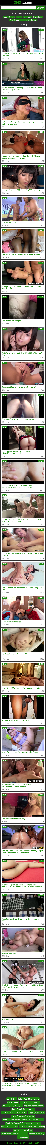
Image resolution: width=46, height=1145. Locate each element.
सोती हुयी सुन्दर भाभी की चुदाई (23, 1130)
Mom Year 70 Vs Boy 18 (12, 1106)
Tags (16, 1143)
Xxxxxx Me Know (36, 1120)
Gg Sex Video (12, 1102)
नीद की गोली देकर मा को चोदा (15, 1123)
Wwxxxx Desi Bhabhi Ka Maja (15, 1120)
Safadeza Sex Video (9, 1127)
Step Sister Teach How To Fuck (14, 1133)
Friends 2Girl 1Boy (36, 1133)
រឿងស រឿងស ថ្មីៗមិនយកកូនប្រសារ (23, 1109)
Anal (5, 17)
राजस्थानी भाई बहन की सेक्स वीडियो (23, 1116)
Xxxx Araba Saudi (33, 1123)
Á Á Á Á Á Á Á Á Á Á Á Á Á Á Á (14, 1113)
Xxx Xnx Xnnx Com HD (29, 1102)
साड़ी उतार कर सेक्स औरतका (33, 1106)
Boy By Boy (11, 1099)
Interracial (27, 17)
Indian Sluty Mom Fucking (28, 1099)
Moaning (25, 20)
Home (9, 1143)
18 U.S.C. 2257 (33, 1143)
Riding (19, 17)
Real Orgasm (15, 20)
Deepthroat (38, 17)
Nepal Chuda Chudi (36, 1113)
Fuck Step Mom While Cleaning (32, 1127)
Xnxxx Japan (23, 1137)
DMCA (22, 1143)
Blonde (12, 17)
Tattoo (33, 20)
